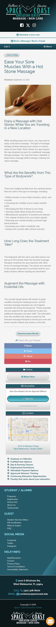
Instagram (11, 546)
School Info (12, 502)
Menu (49, 46)
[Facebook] (22, 25)
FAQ (9, 528)
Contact (10, 561)
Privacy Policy (13, 564)
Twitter (10, 543)
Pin (29, 361)
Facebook (11, 540)
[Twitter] (29, 25)
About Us (11, 505)
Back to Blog (12, 55)
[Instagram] (34, 25)
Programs (11, 496)
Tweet (29, 351)
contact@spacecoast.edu (34, 594)
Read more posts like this (28, 333)
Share (29, 346)
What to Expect (14, 525)
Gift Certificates (14, 522)
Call (6, 46)
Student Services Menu (17, 520)
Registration (12, 499)
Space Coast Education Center (28, 607)
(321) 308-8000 (32, 590)
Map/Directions (14, 558)
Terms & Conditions (16, 566)
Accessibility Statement (17, 569)
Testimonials (12, 508)
